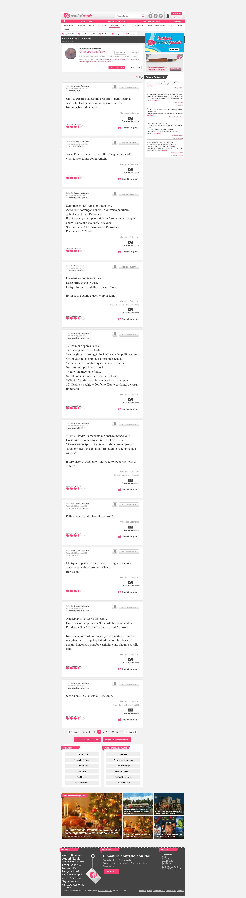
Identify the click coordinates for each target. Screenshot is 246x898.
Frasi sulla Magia (123, 765)
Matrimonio (66, 885)
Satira (78, 91)
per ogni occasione (156, 25)
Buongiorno (118, 34)
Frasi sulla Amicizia (81, 760)
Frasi (68, 25)
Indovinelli (81, 25)
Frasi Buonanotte (71, 867)
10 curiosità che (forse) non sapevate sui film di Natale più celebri (168, 835)
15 (121, 731)
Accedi (177, 17)
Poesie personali (178, 138)
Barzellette (66, 861)
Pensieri (123, 754)
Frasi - (78, 15)
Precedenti (75, 732)
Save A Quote (167, 859)
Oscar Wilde (77, 884)
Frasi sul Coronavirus (123, 777)
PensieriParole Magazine (74, 795)
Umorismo (114, 25)
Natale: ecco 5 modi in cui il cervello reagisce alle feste (137, 835)
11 (113, 731)
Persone (180, 91)
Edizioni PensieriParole (170, 867)
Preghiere (66, 29)
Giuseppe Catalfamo (92, 51)
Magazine (178, 21)
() (165, 84)
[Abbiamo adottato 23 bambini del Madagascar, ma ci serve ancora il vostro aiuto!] (138, 804)
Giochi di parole (81, 198)
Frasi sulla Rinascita (123, 771)
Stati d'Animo (66, 887)
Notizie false (80, 146)
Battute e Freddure (82, 338)
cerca (138, 16)
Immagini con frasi (152, 21)
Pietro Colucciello (177, 136)
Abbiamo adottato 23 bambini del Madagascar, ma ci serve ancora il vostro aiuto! (136, 811)
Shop (164, 865)
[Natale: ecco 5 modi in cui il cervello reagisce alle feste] (138, 827)
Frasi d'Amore (70, 872)
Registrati (177, 14)
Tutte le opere (86, 21)
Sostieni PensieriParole (164, 42)
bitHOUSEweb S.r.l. (105, 891)
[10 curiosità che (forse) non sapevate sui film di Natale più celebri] (169, 827)
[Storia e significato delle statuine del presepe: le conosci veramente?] (169, 804)
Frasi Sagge (132, 34)
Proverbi (171, 25)
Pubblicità (142, 891)
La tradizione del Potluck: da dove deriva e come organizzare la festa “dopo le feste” (92, 831)
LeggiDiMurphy (167, 861)
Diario (180, 25)
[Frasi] (64, 22)
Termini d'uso (171, 891)
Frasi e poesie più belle (118, 21)
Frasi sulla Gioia (123, 782)
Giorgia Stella (179, 88)
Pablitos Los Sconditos (176, 117)
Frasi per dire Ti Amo (72, 876)
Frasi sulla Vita (82, 765)
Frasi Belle (105, 34)
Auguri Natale (71, 858)
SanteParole (166, 863)
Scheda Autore (134, 53)
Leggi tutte (135, 67)
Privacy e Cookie (159, 891)
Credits (149, 891)
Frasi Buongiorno (70, 870)
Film (102, 25)
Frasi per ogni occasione (88, 61)
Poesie (91, 25)
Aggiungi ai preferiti (114, 87)
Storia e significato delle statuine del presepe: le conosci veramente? (168, 812)
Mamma (180, 105)
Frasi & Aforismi (106, 59)
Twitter (156, 16)
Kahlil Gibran (74, 881)
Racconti (125, 25)
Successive (129, 732)
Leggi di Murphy (138, 25)
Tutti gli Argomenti (116, 739)
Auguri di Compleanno (72, 854)
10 (109, 731)
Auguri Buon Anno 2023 (88, 34)
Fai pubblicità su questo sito (172, 869)
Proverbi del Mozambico (123, 760)
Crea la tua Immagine (130, 121)
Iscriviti (111, 871)
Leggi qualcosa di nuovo (87, 739)
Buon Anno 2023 (77, 861)
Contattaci (180, 891)
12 (117, 731)
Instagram (161, 16)
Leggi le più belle (117, 67)
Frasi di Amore (82, 754)
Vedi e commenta (129, 87)
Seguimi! (122, 52)
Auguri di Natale (69, 34)
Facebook (150, 16)
